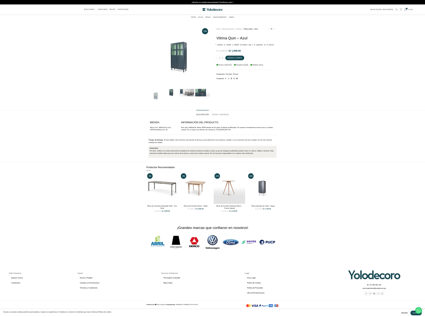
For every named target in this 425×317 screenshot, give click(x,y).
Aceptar (416, 313)
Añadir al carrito (235, 58)
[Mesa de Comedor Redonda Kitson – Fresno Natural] (229, 188)
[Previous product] (268, 29)
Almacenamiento (228, 29)
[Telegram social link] (237, 78)
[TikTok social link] (382, 293)
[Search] (396, 9)
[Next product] (274, 29)
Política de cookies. (105, 312)
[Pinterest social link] (231, 78)
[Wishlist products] (401, 9)
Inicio (218, 29)
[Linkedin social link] (234, 78)
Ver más (404, 313)
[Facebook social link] (225, 78)
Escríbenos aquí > (226, 2)
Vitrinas (239, 29)
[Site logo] (213, 9)
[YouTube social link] (374, 293)
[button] (374, 288)
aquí (250, 45)
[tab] (202, 113)
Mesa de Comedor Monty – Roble (196, 206)
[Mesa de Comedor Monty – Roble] (195, 188)
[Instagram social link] (370, 293)
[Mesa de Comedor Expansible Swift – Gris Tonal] (162, 188)
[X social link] (228, 78)
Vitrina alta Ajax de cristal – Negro (263, 206)
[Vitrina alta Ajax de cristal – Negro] (263, 188)
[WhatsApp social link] (378, 293)
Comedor (229, 74)
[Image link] (374, 275)
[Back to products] (271, 29)
